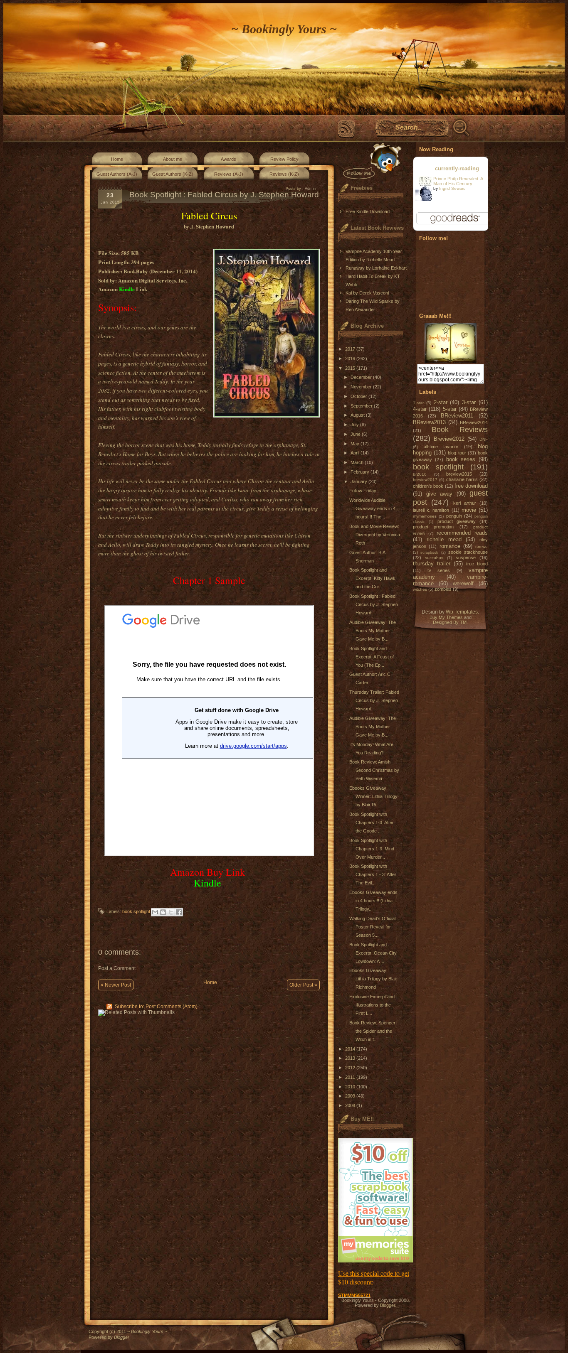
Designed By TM (450, 622)
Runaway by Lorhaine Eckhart (376, 267)
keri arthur (464, 503)
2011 (350, 1077)
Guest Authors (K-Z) (172, 174)
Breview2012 (449, 439)
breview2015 (459, 473)
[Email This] (155, 912)
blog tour (457, 452)
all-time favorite (441, 446)
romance (450, 546)
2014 (350, 1048)
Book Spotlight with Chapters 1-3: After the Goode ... (371, 822)
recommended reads (462, 533)
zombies (443, 589)
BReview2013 (429, 422)
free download (471, 486)
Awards (228, 159)
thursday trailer (431, 563)
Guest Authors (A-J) (116, 174)
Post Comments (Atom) (172, 1006)
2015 (350, 368)
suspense (466, 557)
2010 (350, 1086)
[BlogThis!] (163, 912)
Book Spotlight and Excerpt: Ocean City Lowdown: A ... (373, 953)
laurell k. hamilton (431, 510)
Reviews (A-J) (228, 174)
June (356, 434)
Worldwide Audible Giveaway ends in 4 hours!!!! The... (372, 508)
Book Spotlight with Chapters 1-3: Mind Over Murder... (371, 848)
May (356, 443)
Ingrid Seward (452, 188)
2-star (440, 402)
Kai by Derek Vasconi (367, 292)
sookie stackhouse (468, 552)
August (358, 415)
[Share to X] (171, 912)
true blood (477, 563)
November (362, 386)
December (362, 377)
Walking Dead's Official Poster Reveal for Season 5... (372, 927)
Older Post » (303, 985)
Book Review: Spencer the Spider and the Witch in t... (372, 1031)
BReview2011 (457, 416)
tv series (438, 570)
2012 (350, 1067)
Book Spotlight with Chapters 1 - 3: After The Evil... (372, 874)
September (362, 405)
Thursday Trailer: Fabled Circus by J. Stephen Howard (374, 700)
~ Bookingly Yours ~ (284, 29)
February (360, 471)
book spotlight (136, 911)
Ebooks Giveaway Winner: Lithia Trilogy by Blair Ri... (373, 796)
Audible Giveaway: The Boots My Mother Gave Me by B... (372, 630)
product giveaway (456, 521)
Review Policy (284, 159)
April (356, 452)
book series (461, 459)
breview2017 (425, 479)
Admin (310, 189)
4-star (420, 409)
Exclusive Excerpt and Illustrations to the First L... (372, 1005)
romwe (481, 546)
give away (439, 494)
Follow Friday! (363, 490)
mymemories (425, 516)
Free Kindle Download (368, 211)
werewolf (463, 583)
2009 (350, 1095)
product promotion (433, 526)
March (358, 462)
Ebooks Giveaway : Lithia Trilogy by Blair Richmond (373, 979)
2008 (350, 1105)
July (355, 424)
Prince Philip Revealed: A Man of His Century (458, 181)
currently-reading (457, 168)
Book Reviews (460, 429)
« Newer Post (116, 985)
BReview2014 (474, 422)
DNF (483, 439)
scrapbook (429, 552)
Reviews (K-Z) (284, 174)
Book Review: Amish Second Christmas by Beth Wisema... (374, 770)
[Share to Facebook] (179, 912)
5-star (450, 409)
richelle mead (444, 539)
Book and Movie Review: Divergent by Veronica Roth (374, 534)
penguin (454, 515)
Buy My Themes (446, 617)
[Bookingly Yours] (451, 361)
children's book (428, 486)
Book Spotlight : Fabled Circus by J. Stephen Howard (373, 604)
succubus (434, 557)
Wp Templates (462, 612)
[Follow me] (370, 161)
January (359, 481)
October (359, 396)
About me (172, 159)
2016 (350, 358)
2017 (350, 348)
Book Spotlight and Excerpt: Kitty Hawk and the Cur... (372, 578)
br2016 (420, 474)
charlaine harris (462, 479)
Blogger (387, 1305)
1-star (418, 402)
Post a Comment (117, 968)
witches (420, 589)
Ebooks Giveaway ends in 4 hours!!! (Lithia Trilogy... (373, 900)
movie (469, 510)
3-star (469, 402)
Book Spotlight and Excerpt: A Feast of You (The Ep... (371, 657)
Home (117, 159)
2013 (350, 1058)
